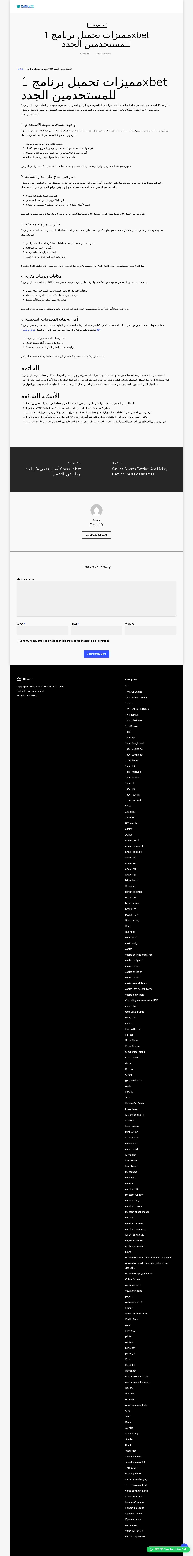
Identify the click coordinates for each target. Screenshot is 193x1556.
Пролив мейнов (134, 1513)
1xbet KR (130, 766)
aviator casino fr (133, 851)
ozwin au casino (133, 1290)
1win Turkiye (131, 714)
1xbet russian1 (133, 800)
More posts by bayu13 (96, 535)
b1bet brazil (131, 880)
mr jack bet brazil (134, 1240)
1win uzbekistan (133, 720)
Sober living (131, 1433)
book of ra (130, 909)
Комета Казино (133, 1496)
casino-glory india (134, 994)
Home (20, 69)
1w (126, 686)
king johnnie (131, 1109)
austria (128, 829)
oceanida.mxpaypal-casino (139, 1273)
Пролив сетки (133, 1519)
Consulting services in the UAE (141, 1000)
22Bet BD (130, 811)
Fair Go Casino (133, 1029)
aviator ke (130, 863)
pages (128, 1296)
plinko (128, 1336)
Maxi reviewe (132, 1126)
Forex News (131, 1040)
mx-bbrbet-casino (134, 1246)
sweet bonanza (133, 1456)
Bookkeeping (132, 920)
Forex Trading (132, 1046)
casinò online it (133, 977)
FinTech (129, 1034)
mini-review (131, 1131)
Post (127, 1359)
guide (128, 1086)
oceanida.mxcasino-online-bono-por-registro (148, 1257)
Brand (128, 926)
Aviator (129, 834)
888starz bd (131, 823)
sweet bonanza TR (135, 1462)
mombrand (130, 1143)
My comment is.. (26, 579)
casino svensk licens (136, 983)
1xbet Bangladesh (134, 743)
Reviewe (129, 1393)
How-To (129, 1091)
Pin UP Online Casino (136, 1313)
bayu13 (86, 53)
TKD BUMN (131, 1468)
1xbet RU (130, 789)
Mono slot (130, 1154)
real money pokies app (137, 1376)
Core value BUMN (134, 1011)
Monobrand (131, 1166)
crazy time (130, 1017)
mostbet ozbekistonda (137, 1212)
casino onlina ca (133, 966)
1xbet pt (129, 783)
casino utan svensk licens (138, 989)
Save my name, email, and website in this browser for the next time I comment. (64, 640)
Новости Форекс (134, 1508)
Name (21, 624)
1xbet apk (130, 737)
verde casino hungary (136, 1479)
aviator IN (130, 857)
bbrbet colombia (133, 891)
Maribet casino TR (134, 1114)
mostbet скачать (134, 1223)
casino (128, 949)
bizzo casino (132, 903)
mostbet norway (133, 1206)
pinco (128, 1325)
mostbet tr (130, 1217)
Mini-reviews (132, 1137)
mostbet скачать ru (135, 1229)
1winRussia (131, 726)
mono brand (131, 1149)
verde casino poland (136, 1485)
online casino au (133, 1285)
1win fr (129, 703)
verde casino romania (136, 1490)
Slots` (128, 1422)
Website (130, 624)
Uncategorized (97, 25)
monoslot (130, 1177)
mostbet (129, 1183)
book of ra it (131, 914)
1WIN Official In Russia (137, 709)
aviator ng (130, 874)
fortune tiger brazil (135, 1051)
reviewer (129, 1399)
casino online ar (133, 971)
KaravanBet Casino (135, 1103)
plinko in (129, 1342)
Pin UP (129, 1307)
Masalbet (130, 1120)
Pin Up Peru (131, 1319)
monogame (131, 1171)
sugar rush (130, 1450)
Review (129, 1387)
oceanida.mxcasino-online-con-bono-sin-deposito (146, 1265)
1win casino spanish (136, 697)
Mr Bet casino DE (134, 1234)
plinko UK (130, 1347)
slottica (129, 1427)
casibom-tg (131, 943)
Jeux (127, 1097)
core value (130, 1006)
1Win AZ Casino (133, 691)
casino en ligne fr (134, 960)
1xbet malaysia (133, 771)
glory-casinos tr (133, 1080)
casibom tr (130, 937)
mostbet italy (132, 1200)
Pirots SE (130, 1330)
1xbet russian (132, 794)
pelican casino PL (134, 1302)
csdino (128, 1023)
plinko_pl (130, 1353)
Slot (127, 1410)
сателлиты (131, 1525)
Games (129, 1069)
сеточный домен (134, 1530)
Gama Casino (132, 1057)
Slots (128, 1416)
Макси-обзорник (134, 1502)
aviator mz (130, 869)
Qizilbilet (130, 1365)
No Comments (104, 53)
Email (75, 624)
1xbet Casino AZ (134, 749)
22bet (128, 806)
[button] (168, 1549)
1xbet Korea (131, 760)
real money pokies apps (138, 1382)
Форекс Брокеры (135, 1536)
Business (130, 931)
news (128, 1252)
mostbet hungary (134, 1194)
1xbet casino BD (134, 754)
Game (128, 1063)
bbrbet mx (130, 897)
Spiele (128, 1445)
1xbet (128, 731)
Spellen (129, 1439)
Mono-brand (131, 1160)
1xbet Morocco (133, 777)
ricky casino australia (136, 1405)
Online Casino (132, 1279)
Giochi (128, 1074)
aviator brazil (132, 840)
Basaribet (130, 886)
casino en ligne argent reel (139, 954)
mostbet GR (131, 1189)
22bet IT (129, 817)
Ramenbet (130, 1370)
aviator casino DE (134, 846)
